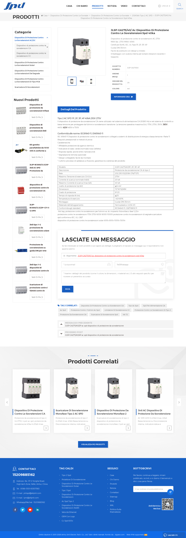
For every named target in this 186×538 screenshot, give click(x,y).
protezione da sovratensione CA (73, 314)
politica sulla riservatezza (115, 510)
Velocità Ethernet (69, 512)
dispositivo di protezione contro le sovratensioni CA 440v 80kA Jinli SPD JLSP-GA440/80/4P (39, 188)
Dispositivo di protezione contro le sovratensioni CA (114, 15)
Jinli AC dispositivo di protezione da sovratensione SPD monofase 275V (117, 412)
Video (124, 6)
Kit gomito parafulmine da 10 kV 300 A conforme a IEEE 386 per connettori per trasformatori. (39, 148)
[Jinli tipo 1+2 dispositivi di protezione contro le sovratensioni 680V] (21, 270)
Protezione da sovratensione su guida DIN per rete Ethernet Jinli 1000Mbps (38, 248)
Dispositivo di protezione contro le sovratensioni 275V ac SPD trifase (159, 412)
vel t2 (125, 314)
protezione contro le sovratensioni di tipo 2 (153, 310)
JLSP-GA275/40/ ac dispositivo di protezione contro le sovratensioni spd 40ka (111, 256)
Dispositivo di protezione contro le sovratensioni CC (31, 54)
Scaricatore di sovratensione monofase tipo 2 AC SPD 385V (35, 412)
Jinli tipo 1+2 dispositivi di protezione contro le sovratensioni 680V (39, 267)
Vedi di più (36, 117)
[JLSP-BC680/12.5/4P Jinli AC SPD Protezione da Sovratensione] (21, 170)
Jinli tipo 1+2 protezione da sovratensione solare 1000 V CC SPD (39, 228)
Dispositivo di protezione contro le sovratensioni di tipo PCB (29, 80)
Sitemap (113, 497)
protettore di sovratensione (73, 479)
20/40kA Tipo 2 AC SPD (142, 15)
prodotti (113, 484)
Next (179, 402)
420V (65, 127)
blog (112, 501)
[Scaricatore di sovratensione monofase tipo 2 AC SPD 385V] (36, 387)
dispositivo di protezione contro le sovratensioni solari (77, 484)
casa (112, 475)
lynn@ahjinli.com (31, 498)
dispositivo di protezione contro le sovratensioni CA (102, 306)
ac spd (63, 310)
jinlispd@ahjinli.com (32, 493)
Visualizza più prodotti (93, 444)
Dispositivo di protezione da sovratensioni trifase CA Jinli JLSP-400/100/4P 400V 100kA (39, 108)
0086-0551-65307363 (29, 489)
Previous (7, 402)
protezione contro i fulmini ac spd (85, 310)
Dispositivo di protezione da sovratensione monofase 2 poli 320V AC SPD (76, 412)
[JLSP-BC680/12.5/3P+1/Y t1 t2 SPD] (21, 210)
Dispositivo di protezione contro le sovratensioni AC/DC (74, 15)
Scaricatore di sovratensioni (27, 87)
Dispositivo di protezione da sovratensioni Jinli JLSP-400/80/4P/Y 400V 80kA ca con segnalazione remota (39, 128)
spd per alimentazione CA (154, 306)
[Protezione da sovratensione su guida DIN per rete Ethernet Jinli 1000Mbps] (21, 250)
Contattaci (139, 6)
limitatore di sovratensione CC (117, 310)
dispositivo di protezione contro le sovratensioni (77, 495)
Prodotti (97, 6)
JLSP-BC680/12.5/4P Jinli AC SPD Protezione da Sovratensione (39, 168)
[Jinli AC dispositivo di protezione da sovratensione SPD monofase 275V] (118, 387)
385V (165, 124)
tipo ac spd (133, 306)
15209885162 (24, 474)
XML (112, 505)
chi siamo (82, 6)
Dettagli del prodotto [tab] (73, 109)
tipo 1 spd (66, 490)
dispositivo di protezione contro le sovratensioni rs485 (77, 506)
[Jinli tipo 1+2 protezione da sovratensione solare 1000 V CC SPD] (21, 230)
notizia (112, 6)
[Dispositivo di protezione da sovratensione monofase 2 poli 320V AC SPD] (77, 387)
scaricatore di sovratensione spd (104, 314)
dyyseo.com (120, 535)
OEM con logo (68, 516)
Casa (69, 6)
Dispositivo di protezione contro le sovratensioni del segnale (29, 72)
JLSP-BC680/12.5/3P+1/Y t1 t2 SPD (39, 208)
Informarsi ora (122, 97)
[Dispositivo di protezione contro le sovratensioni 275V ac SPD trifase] (159, 387)
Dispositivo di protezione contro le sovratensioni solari (29, 63)
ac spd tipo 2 (68, 501)
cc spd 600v (67, 521)
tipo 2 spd (66, 475)
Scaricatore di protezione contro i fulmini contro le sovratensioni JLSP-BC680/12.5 (39, 287)
